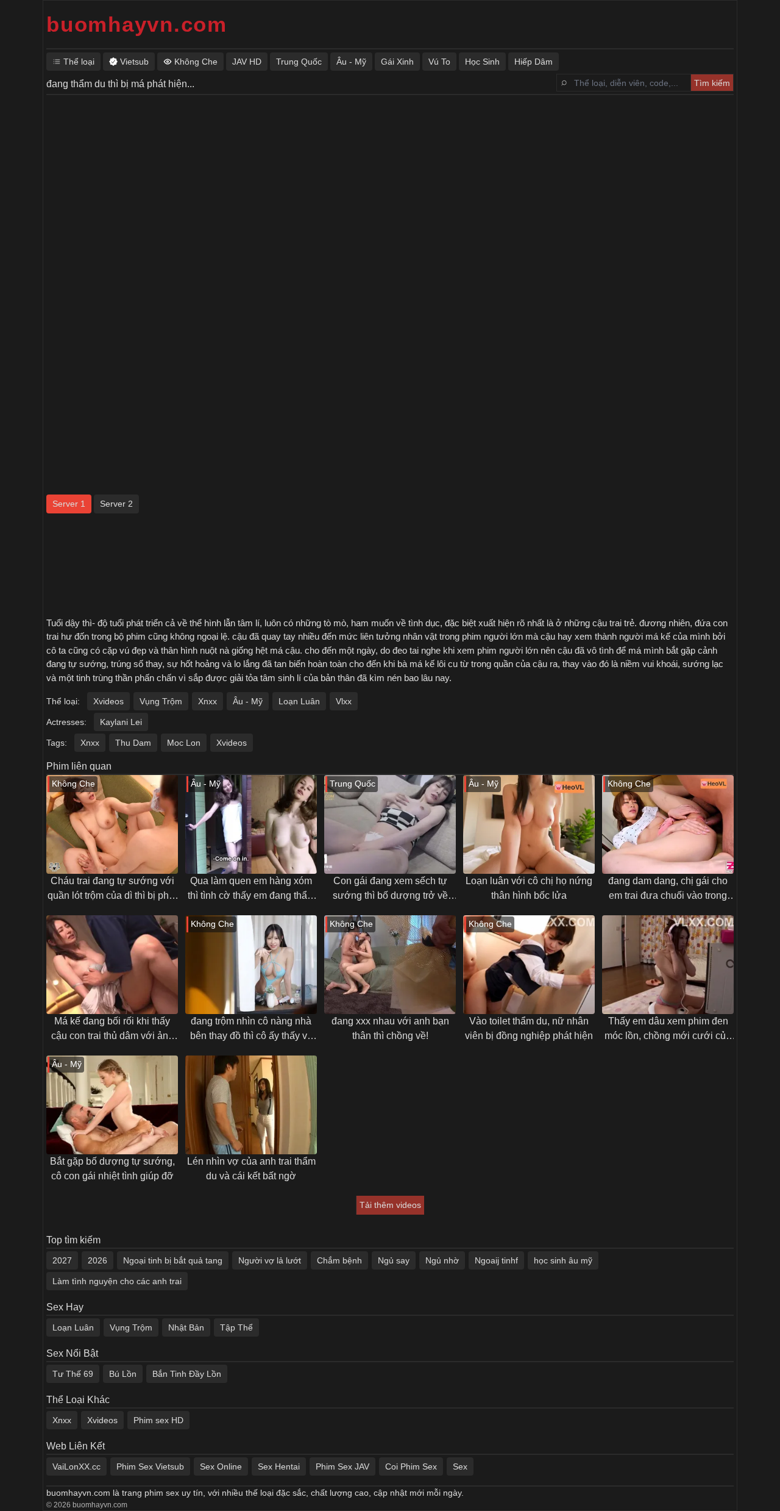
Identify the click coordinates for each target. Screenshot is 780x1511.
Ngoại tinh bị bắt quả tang (172, 1260)
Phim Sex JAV (342, 1466)
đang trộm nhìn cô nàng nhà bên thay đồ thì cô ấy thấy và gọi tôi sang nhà (251, 1029)
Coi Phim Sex (411, 1466)
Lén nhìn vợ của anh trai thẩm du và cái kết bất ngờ (251, 1168)
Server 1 (68, 504)
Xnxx (207, 701)
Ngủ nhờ (442, 1260)
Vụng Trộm (161, 701)
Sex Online (221, 1466)
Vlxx (344, 701)
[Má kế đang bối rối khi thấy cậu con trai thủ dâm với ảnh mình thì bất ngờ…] (112, 964)
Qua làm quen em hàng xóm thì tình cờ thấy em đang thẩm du (251, 889)
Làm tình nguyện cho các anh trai (117, 1281)
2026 (97, 1260)
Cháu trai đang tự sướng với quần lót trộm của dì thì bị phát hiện (112, 889)
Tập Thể (236, 1327)
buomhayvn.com (136, 24)
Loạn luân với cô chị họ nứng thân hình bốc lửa (529, 888)
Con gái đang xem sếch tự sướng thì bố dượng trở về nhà (390, 889)
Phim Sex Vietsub (150, 1466)
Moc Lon (183, 743)
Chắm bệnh (339, 1260)
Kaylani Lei (121, 722)
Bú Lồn (122, 1374)
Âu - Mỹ (248, 701)
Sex (460, 1466)
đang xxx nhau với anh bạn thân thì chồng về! (390, 1028)
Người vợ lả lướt (269, 1260)
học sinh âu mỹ (563, 1260)
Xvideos (108, 701)
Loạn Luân (299, 701)
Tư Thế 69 (72, 1374)
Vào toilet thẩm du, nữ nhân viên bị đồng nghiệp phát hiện (529, 1028)
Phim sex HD (158, 1420)
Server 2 (116, 504)
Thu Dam (133, 743)
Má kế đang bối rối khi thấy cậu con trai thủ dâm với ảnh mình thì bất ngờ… (112, 1029)
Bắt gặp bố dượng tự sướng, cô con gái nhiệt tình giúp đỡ (112, 1168)
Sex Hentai (279, 1466)
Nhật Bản (186, 1327)
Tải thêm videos (390, 1205)
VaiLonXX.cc (76, 1466)
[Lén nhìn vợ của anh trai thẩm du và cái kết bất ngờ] (251, 1105)
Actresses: (66, 722)
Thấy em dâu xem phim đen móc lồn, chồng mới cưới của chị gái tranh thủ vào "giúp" (667, 1029)
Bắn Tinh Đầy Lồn (186, 1374)
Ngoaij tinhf (496, 1260)
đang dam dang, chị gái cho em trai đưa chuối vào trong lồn (668, 889)
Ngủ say (394, 1260)
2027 (62, 1260)
